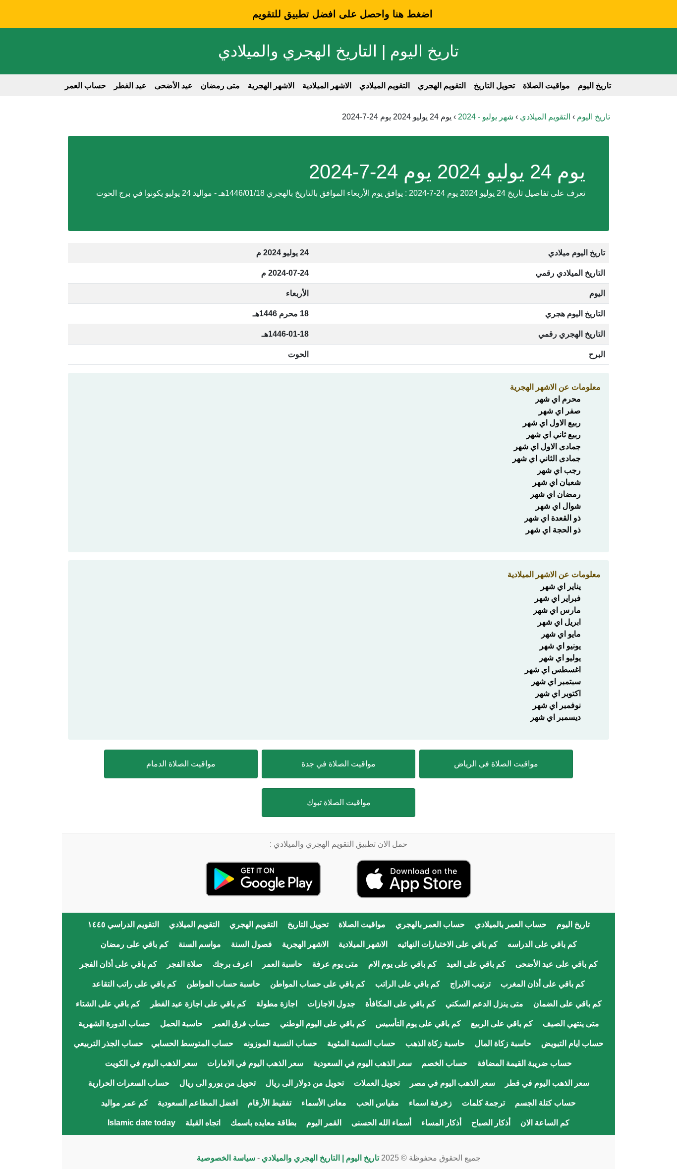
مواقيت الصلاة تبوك (339, 802)
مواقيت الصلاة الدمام (181, 764)
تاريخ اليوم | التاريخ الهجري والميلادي (338, 51)
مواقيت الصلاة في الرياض (496, 764)
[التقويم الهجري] (413, 878)
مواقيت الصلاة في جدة (338, 764)
